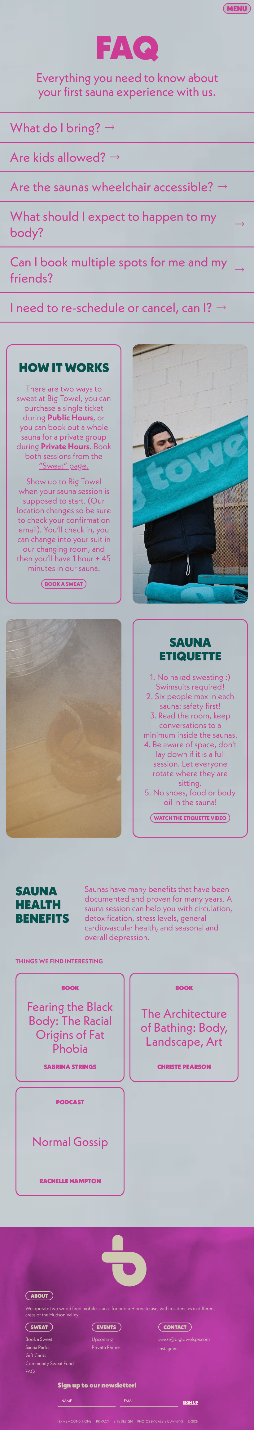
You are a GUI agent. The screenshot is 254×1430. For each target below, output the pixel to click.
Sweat (39, 1327)
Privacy (102, 1421)
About (39, 1295)
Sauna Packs (37, 1347)
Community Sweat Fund (49, 1363)
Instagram (167, 1348)
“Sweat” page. (64, 465)
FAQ (30, 1371)
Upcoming (102, 1339)
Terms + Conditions (74, 1421)
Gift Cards (35, 1355)
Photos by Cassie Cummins (160, 1421)
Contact (175, 1327)
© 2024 (193, 1421)
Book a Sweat (64, 584)
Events (106, 1327)
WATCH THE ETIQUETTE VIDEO (190, 818)
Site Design (123, 1421)
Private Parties (106, 1347)
